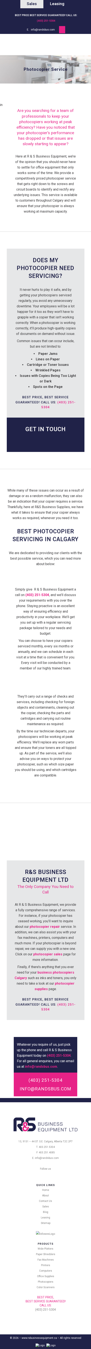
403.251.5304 (47, 1147)
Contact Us (45, 1201)
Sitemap (45, 1223)
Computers (45, 1270)
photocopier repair (45, 927)
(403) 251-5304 (46, 20)
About (45, 1195)
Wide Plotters (45, 1248)
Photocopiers (45, 1281)
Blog (45, 1212)
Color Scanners (46, 1287)
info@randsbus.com (43, 29)
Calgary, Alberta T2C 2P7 (58, 1141)
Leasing (45, 1217)
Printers (45, 1265)
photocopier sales (47, 954)
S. (40, 1141)
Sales (45, 1206)
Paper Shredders (45, 1254)
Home (45, 1190)
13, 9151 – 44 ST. (28, 1141)
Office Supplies (45, 1276)
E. (42, 1141)
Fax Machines (45, 1259)
